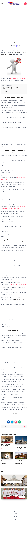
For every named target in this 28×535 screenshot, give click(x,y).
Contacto (14, 511)
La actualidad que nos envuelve (12, 87)
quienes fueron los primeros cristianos (18, 284)
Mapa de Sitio (14, 513)
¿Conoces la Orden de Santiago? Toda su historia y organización (6, 446)
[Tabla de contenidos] (24, 86)
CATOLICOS (15, 413)
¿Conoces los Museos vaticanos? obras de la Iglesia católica (20, 462)
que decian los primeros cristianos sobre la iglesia (12, 352)
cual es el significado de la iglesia (18, 78)
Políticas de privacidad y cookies (14, 518)
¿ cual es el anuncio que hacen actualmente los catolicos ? (13, 91)
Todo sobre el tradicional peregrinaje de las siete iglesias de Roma (20, 447)
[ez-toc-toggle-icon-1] (23, 85)
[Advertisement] (14, 25)
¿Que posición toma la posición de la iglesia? (14, 88)
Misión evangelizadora (10, 92)
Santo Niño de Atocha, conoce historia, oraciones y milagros (7, 462)
